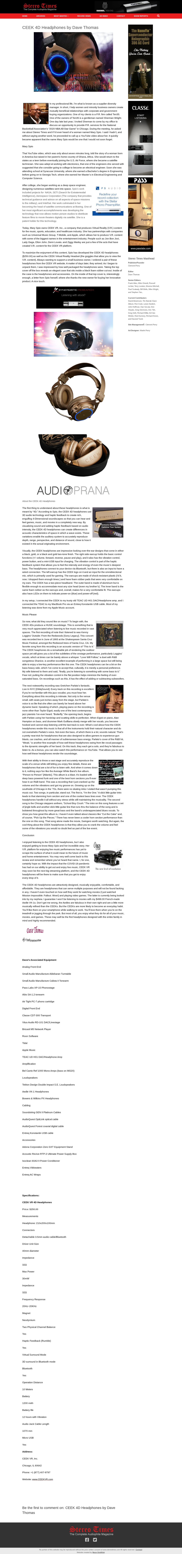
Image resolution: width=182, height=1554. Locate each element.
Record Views (84, 16)
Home (24, 16)
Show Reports (141, 16)
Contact (121, 16)
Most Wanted (60, 16)
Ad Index (104, 16)
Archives (40, 16)
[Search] (158, 16)
